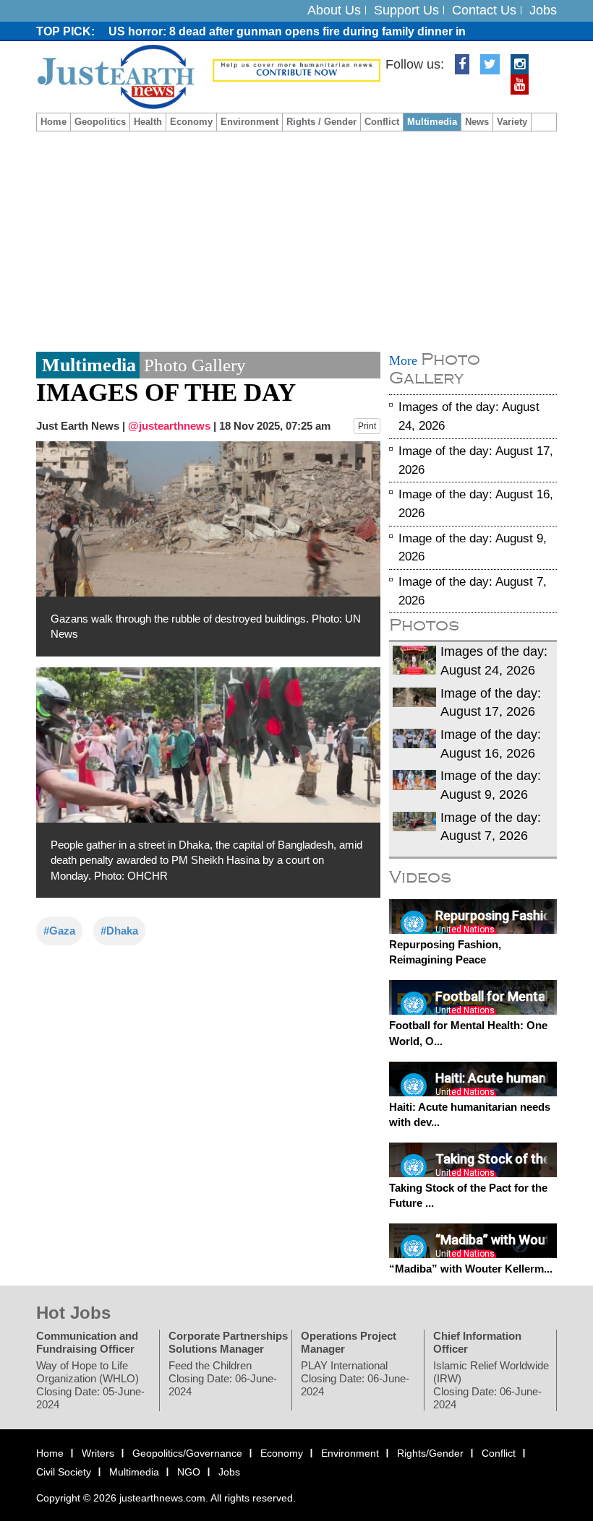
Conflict (381, 121)
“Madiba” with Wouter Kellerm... (471, 1268)
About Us (334, 10)
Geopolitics (100, 121)
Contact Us (484, 10)
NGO (188, 1472)
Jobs (543, 10)
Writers (98, 1453)
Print (367, 426)
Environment (249, 121)
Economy (191, 121)
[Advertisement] (296, 240)
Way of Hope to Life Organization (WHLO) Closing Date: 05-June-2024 (90, 1384)
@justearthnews (169, 426)
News (477, 121)
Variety (512, 121)
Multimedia (432, 121)
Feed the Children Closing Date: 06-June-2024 (222, 1378)
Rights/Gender (430, 1453)
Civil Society (63, 1472)
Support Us (406, 10)
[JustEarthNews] (115, 76)
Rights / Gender (321, 121)
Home (53, 121)
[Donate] (296, 69)
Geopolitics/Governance (187, 1453)
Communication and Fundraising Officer (87, 1342)
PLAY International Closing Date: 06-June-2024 (355, 1378)
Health (148, 121)
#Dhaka (119, 930)
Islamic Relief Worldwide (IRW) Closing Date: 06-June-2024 (491, 1384)
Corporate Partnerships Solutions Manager (228, 1342)
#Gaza (59, 930)
